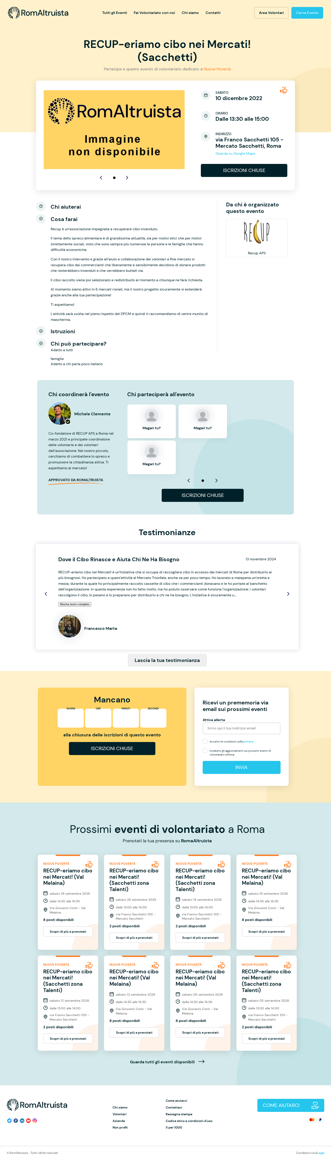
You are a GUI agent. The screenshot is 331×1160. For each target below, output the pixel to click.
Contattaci (174, 1107)
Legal (320, 1153)
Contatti (213, 12)
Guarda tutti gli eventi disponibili (163, 1062)
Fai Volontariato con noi (154, 12)
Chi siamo (190, 12)
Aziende (119, 1121)
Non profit (120, 1127)
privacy (248, 741)
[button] (114, 178)
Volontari (120, 1114)
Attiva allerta (214, 719)
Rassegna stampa (179, 1114)
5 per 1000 (174, 1127)
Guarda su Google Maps (235, 153)
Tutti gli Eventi (114, 12)
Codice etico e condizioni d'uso (189, 1121)
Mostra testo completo (74, 604)
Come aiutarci (176, 1101)
